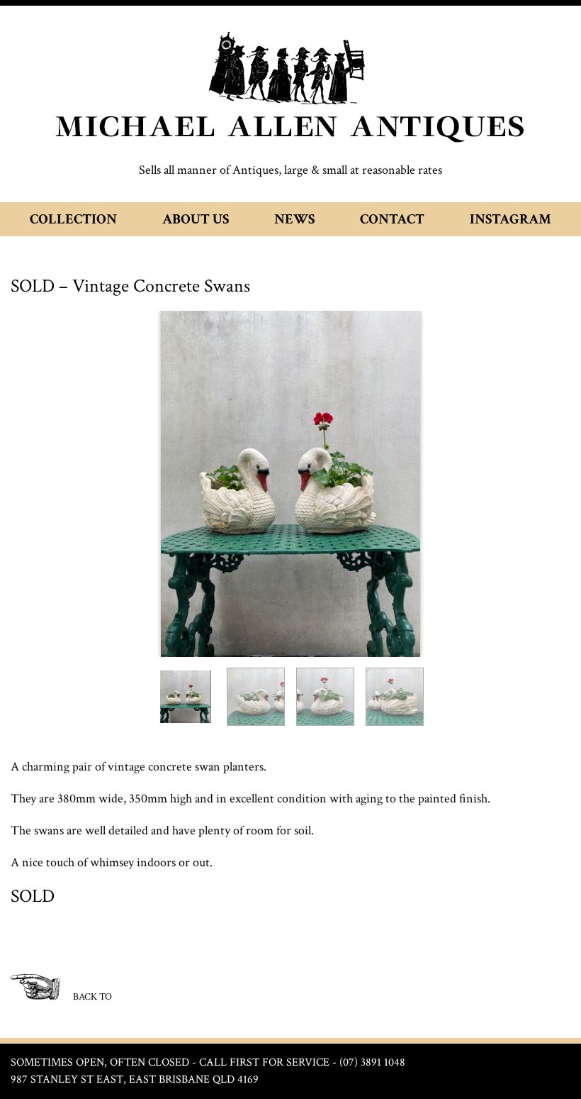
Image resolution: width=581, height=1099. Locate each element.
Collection (73, 219)
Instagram (510, 219)
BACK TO (91, 996)
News (294, 219)
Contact (392, 219)
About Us (195, 219)
